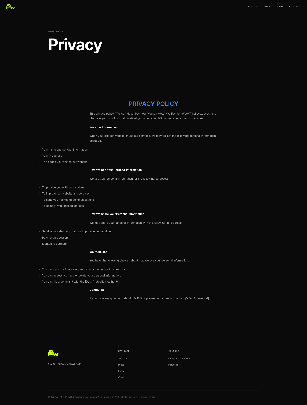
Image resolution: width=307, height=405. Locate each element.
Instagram (173, 364)
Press (268, 6)
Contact (295, 6)
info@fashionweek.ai (179, 358)
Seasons (253, 6)
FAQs (280, 6)
